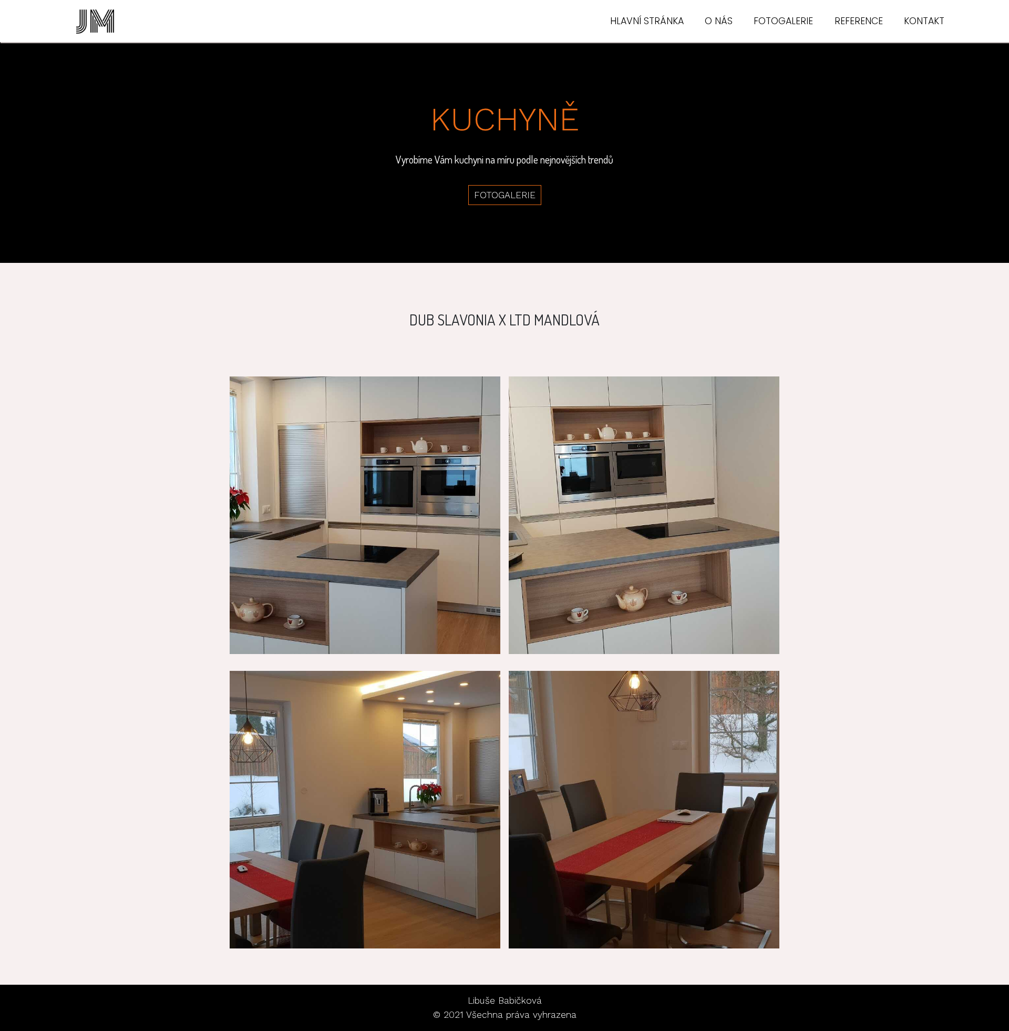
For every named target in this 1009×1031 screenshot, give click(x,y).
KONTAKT (924, 21)
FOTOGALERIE (783, 21)
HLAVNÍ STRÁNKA (647, 21)
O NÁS (719, 21)
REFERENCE (859, 21)
